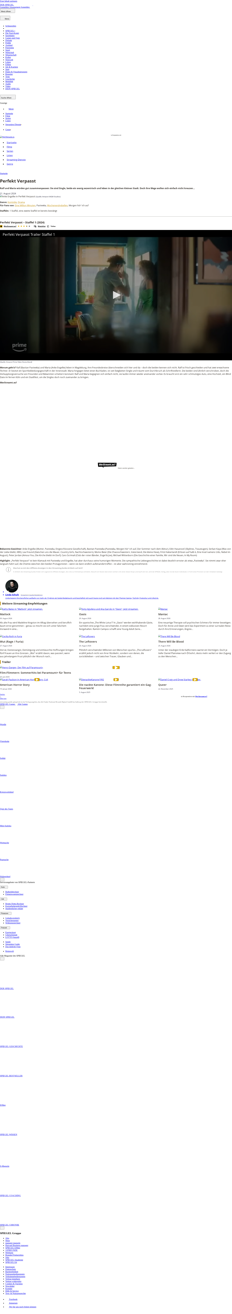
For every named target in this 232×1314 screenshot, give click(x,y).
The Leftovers (88, 641)
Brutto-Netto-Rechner (14, 904)
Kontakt (8, 1288)
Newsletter (10, 1286)
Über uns (3, 698)
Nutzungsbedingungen (15, 1274)
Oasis (82, 614)
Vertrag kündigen (12, 1279)
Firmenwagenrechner (14, 894)
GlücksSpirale (11, 935)
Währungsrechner (12, 923)
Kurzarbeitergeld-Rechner (16, 906)
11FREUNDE (11, 1250)
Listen (10, 155)
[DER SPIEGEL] (9, 14)
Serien (10, 151)
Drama (21, 202)
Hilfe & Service (12, 1291)
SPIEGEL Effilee (12, 1248)
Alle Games (23, 704)
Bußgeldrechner (12, 892)
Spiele (8, 942)
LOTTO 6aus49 (12, 937)
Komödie (12, 202)
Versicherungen (12, 920)
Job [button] (2, 899)
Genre (10, 164)
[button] (116, 295)
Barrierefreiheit (11, 1272)
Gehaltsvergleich (12, 918)
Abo (7, 1238)
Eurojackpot (10, 932)
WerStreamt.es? (201, 696)
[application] (116, 295)
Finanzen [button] (5, 913)
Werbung (9, 1253)
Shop (7, 1240)
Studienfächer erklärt (14, 908)
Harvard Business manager (16, 1245)
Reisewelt (9, 951)
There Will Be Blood (171, 641)
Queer (162, 685)
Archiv (2, 694)
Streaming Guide (12, 944)
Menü (11, 109)
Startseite (12, 142)
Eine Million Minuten (25, 205)
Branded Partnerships (14, 1255)
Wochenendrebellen (57, 205)
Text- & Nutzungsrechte (15, 1293)
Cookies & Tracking (14, 1284)
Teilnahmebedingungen (15, 1276)
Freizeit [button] (4, 928)
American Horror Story (15, 685)
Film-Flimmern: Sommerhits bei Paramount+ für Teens (35, 672)
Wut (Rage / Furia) (11, 641)
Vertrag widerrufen (13, 1281)
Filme (9, 146)
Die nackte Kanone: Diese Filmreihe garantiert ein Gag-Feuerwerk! (115, 686)
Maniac (163, 614)
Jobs (7, 1257)
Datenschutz (10, 1269)
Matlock (5, 614)
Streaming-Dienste (16, 159)
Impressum (10, 1267)
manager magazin (12, 1243)
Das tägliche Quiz (13, 947)
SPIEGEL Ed (11, 1262)
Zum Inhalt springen (8, 1)
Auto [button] (3, 887)
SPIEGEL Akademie (14, 1260)
